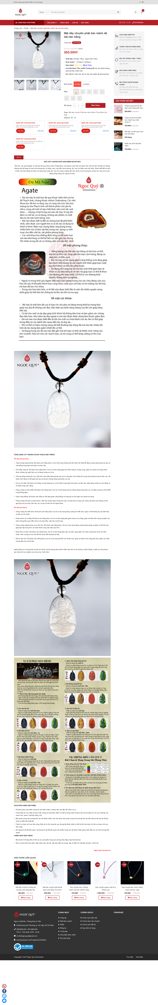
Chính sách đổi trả (89, 924)
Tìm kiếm (129, 957)
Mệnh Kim (103, 112)
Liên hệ (75, 23)
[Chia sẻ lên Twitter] (75, 118)
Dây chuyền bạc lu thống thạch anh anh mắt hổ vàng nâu (79, 889)
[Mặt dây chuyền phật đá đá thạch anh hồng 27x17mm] (52, 872)
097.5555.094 (33, 929)
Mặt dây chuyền (74, 112)
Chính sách (64, 23)
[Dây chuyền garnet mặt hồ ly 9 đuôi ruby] (105, 872)
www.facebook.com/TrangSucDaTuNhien (31, 940)
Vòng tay (63, 918)
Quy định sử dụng (88, 928)
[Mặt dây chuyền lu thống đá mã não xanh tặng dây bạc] (25, 872)
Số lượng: (68, 105)
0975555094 (138, 22)
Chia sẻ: (67, 118)
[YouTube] (143, 2)
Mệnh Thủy (96, 112)
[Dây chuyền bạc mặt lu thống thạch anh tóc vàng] (132, 872)
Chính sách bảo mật (89, 918)
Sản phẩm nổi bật (124, 101)
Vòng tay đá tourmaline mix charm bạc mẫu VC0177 (133, 120)
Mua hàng (95, 105)
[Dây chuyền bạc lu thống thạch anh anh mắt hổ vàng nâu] (79, 872)
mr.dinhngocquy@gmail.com (26, 936)
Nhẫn (62, 924)
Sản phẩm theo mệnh (68, 935)
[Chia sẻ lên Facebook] (72, 118)
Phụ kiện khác (65, 938)
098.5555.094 (21, 929)
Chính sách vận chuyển (91, 921)
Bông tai (63, 928)
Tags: (66, 112)
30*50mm (86, 84)
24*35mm (77, 84)
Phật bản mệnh (85, 112)
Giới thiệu (85, 23)
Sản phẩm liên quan (25, 858)
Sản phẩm (51, 23)
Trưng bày (63, 931)
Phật (65, 115)
